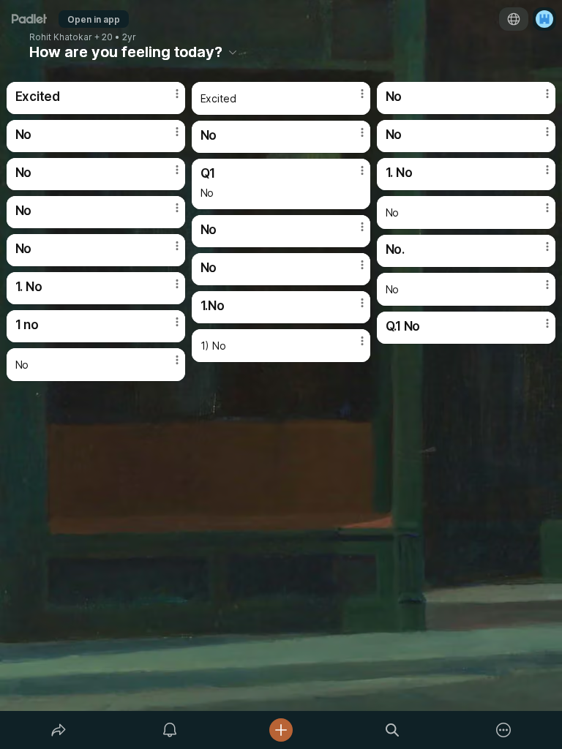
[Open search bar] (392, 730)
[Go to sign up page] (544, 19)
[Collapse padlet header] (232, 52)
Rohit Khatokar (60, 37)
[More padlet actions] (503, 730)
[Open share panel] (58, 730)
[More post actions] (167, 99)
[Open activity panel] (169, 730)
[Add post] (281, 730)
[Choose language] (513, 19)
